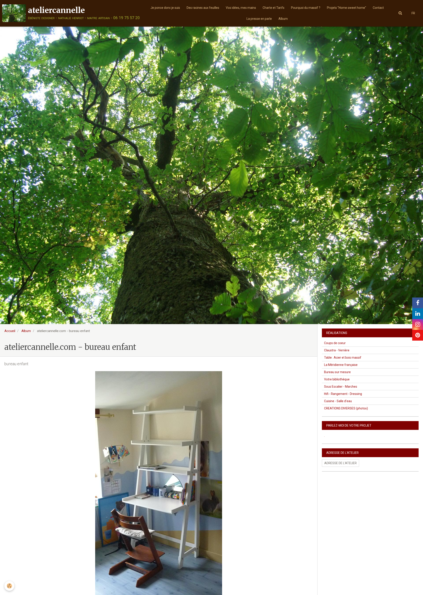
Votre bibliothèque (337, 379)
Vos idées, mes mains (241, 7)
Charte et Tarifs (273, 7)
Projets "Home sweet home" (346, 7)
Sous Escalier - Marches (340, 386)
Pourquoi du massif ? (305, 7)
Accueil (9, 331)
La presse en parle (259, 18)
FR (413, 13)
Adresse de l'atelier (340, 463)
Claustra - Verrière (336, 350)
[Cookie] (9, 586)
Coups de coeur (335, 343)
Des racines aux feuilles (203, 7)
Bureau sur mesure (337, 372)
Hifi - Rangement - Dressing (343, 394)
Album (283, 18)
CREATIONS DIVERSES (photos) (346, 408)
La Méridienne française (341, 365)
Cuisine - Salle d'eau (338, 401)
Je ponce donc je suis (165, 7)
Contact (378, 7)
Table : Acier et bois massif (342, 357)
